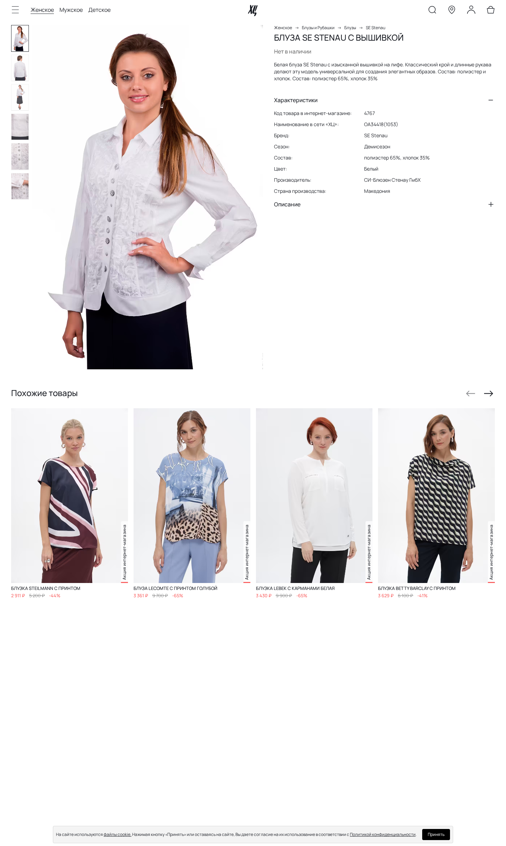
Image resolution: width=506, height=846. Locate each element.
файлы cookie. (117, 834)
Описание (287, 204)
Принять (436, 834)
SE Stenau (375, 28)
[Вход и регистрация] (471, 11)
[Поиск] (432, 11)
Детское (99, 10)
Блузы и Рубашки (318, 28)
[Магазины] (452, 11)
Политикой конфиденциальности (383, 834)
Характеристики (296, 100)
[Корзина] (491, 11)
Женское (42, 10)
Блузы (350, 28)
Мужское (71, 10)
